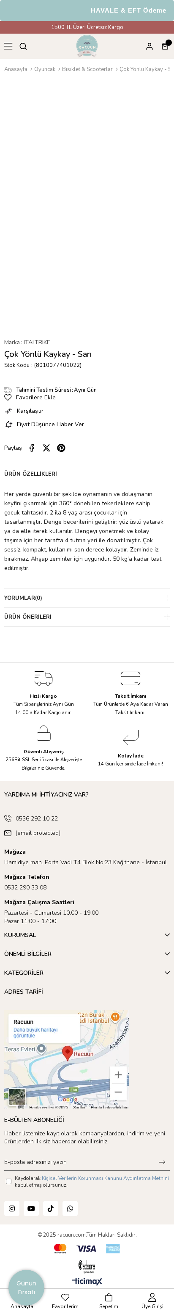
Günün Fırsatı (26, 1287)
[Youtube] (31, 1208)
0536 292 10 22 (37, 819)
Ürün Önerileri (28, 617)
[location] (66, 1059)
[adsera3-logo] (87, 1267)
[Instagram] (11, 1208)
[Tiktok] (50, 1208)
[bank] (87, 1248)
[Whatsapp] (70, 1208)
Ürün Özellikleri (30, 474)
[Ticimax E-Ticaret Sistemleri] (87, 1282)
